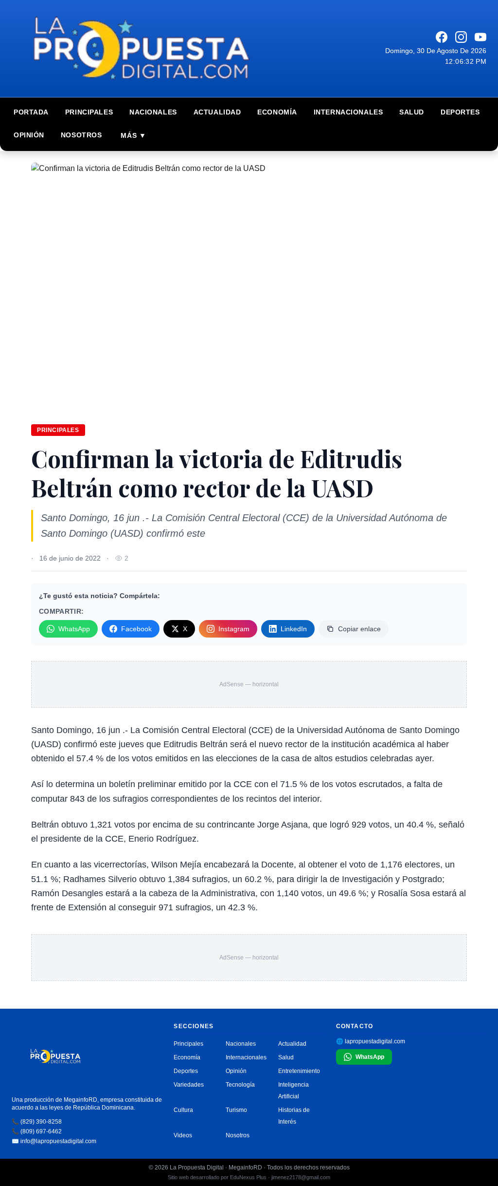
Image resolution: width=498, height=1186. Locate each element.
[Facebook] (441, 37)
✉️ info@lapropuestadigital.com (54, 1141)
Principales (89, 112)
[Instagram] (461, 37)
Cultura (183, 1110)
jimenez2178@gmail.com (300, 1177)
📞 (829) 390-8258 (37, 1121)
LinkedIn (294, 629)
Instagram (233, 629)
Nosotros (81, 135)
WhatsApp (74, 629)
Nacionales (153, 112)
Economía (277, 112)
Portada (31, 112)
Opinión (29, 135)
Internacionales (348, 112)
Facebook (136, 629)
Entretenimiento (299, 1071)
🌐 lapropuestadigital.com (370, 1041)
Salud (411, 112)
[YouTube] (480, 37)
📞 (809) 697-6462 (37, 1131)
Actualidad (217, 112)
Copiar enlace (359, 629)
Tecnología (240, 1084)
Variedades (189, 1084)
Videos (183, 1135)
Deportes (460, 112)
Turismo (236, 1110)
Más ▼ (133, 135)
